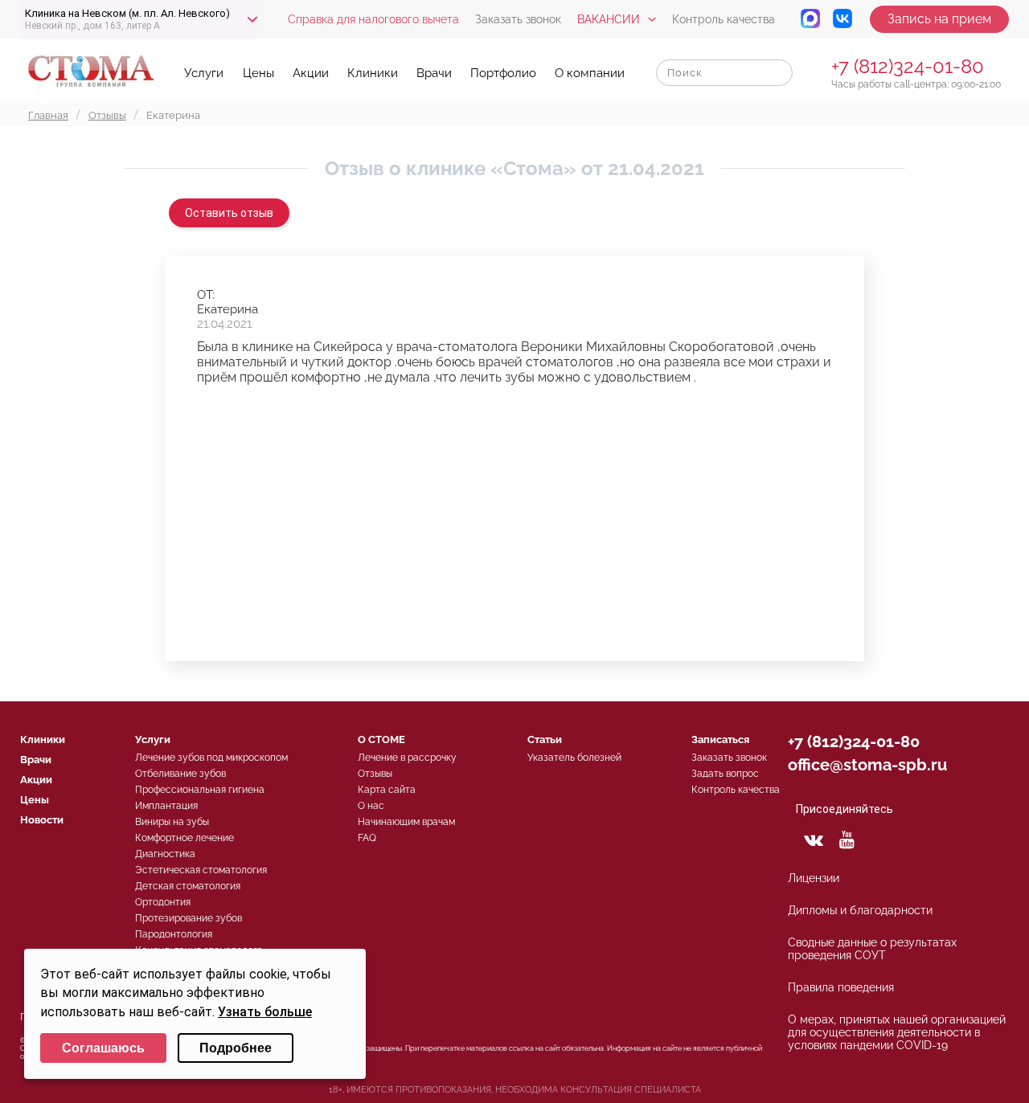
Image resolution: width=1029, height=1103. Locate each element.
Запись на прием (939, 19)
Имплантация (166, 805)
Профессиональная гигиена (199, 789)
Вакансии (608, 19)
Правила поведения (841, 987)
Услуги (203, 73)
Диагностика (165, 854)
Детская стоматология (187, 886)
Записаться (720, 739)
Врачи (434, 73)
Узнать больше (265, 1011)
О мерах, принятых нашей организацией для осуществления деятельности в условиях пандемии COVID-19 (897, 1032)
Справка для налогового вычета (373, 19)
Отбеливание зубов (180, 773)
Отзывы (375, 773)
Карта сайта (387, 789)
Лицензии (813, 878)
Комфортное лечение (184, 838)
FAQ (367, 838)
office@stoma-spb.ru (867, 764)
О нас (371, 805)
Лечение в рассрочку (407, 757)
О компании (590, 73)
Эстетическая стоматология (201, 870)
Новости (42, 820)
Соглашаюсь (103, 1048)
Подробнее (235, 1048)
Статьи (544, 739)
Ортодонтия (163, 902)
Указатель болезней (574, 757)
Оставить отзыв (229, 212)
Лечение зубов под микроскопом (211, 757)
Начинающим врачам (406, 821)
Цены (258, 73)
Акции (311, 73)
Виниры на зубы (172, 821)
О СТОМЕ (381, 739)
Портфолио (503, 73)
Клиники (372, 73)
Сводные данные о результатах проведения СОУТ (872, 949)
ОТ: (206, 295)
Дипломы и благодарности (860, 910)
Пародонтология (173, 934)
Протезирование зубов (188, 918)
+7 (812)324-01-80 (907, 66)
